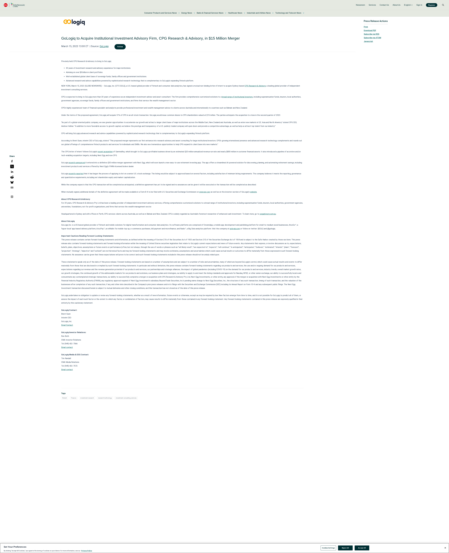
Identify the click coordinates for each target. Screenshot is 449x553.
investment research (87, 398)
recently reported (76, 174)
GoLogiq (104, 46)
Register (431, 5)
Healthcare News (235, 13)
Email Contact (67, 325)
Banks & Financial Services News (210, 13)
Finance (73, 398)
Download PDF (370, 30)
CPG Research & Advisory (255, 86)
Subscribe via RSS (371, 34)
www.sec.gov (204, 192)
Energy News (186, 13)
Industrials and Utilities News (259, 13)
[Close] (445, 547)
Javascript (368, 41)
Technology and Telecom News (288, 13)
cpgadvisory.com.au (268, 214)
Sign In (419, 5)
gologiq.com (235, 229)
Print (366, 27)
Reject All (345, 548)
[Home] (14, 5)
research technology (105, 398)
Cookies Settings (328, 548)
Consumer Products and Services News (160, 13)
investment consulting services (126, 398)
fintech (64, 398)
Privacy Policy (86, 550)
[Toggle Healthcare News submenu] (244, 13)
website (253, 192)
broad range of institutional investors (237, 97)
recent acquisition (105, 152)
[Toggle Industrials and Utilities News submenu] (273, 13)
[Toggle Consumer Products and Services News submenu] (179, 13)
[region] (224, 548)
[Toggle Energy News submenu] (194, 13)
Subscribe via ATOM (372, 38)
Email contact (67, 347)
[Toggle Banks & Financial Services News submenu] (225, 13)
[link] (360, 5)
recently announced (77, 163)
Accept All (362, 548)
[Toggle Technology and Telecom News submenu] (303, 13)
